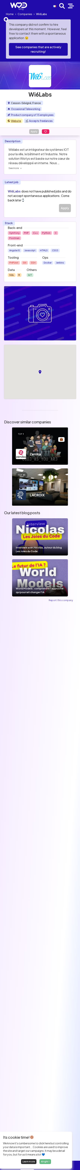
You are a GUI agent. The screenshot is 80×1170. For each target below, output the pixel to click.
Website (16, 120)
